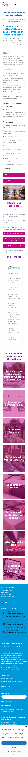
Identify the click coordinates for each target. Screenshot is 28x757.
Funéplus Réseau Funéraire (7, 678)
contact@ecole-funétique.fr (12, 724)
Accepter (14, 743)
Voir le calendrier (5, 636)
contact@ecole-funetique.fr (7, 596)
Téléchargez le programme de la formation (14, 233)
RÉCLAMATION (6, 705)
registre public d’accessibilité (13, 669)
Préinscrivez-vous (15, 180)
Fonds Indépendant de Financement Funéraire (11, 681)
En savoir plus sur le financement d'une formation (14, 239)
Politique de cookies (13, 754)
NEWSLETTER (5, 686)
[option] (14, 304)
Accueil (3, 19)
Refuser (14, 747)
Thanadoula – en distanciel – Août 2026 (16, 632)
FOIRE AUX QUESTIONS (8, 701)
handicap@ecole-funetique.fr (14, 252)
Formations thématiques (12, 19)
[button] (26, 726)
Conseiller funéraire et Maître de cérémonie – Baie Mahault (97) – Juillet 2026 (15, 616)
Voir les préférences (14, 751)
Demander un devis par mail (15, 175)
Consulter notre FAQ (15, 246)
